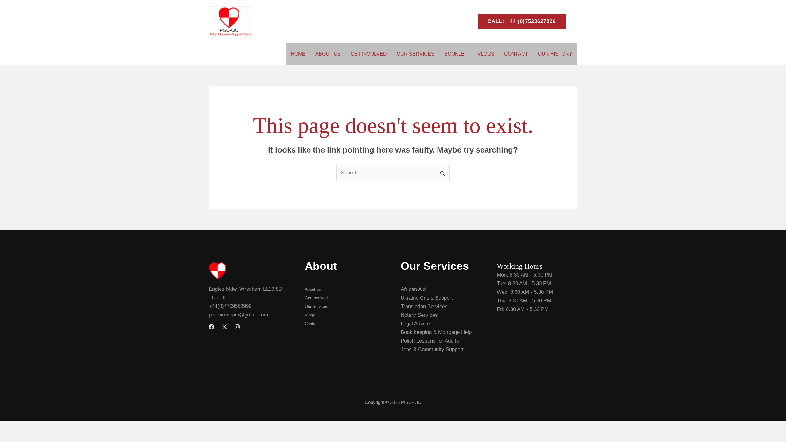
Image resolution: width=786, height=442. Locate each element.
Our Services (415, 53)
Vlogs (485, 53)
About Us (328, 53)
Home (298, 53)
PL (574, 21)
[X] (224, 327)
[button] (519, 21)
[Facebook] (211, 327)
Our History (555, 53)
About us (313, 289)
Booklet (456, 53)
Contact (516, 53)
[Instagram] (237, 327)
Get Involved (369, 53)
